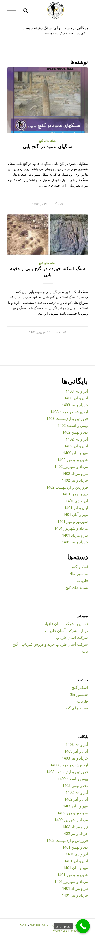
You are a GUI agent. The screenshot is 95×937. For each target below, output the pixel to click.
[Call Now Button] (83, 926)
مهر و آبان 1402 (75, 452)
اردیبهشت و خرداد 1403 (69, 411)
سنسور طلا (79, 573)
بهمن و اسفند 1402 (73, 425)
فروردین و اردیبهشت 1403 (67, 418)
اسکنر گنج (80, 566)
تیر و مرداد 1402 (75, 473)
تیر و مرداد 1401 (75, 535)
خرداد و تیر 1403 (75, 404)
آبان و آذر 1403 (76, 397)
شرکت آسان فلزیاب (72, 637)
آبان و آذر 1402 (76, 445)
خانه (70, 33)
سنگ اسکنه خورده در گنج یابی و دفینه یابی (47, 271)
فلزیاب (82, 580)
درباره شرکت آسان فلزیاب (66, 630)
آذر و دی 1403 (77, 391)
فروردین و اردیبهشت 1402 (67, 487)
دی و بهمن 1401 (75, 493)
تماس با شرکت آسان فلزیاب (65, 623)
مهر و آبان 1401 (75, 514)
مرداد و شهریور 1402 (71, 466)
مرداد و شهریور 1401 (71, 528)
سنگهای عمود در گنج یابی (47, 146)
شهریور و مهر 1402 (72, 459)
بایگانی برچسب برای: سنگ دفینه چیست (55, 28)
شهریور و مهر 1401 (72, 521)
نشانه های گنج (47, 141)
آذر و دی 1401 (77, 500)
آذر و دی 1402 (77, 439)
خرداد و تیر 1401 (75, 541)
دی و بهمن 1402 (75, 432)
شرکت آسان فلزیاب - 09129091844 (51, 925)
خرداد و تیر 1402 (75, 480)
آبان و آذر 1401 (76, 507)
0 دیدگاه (58, 204)
